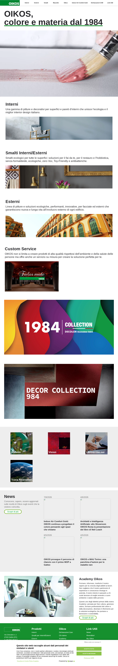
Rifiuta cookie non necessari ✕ (92, 642)
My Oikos (90, 639)
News (88, 632)
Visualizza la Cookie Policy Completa (28, 661)
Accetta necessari (89, 653)
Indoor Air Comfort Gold (80, 3)
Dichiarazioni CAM (97, 3)
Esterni (34, 639)
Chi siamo (63, 635)
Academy (62, 639)
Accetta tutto (89, 649)
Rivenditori (90, 635)
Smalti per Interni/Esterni (41, 635)
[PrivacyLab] (71, 661)
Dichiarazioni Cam (66, 632)
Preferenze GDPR (89, 658)
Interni (34, 632)
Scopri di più (12, 512)
